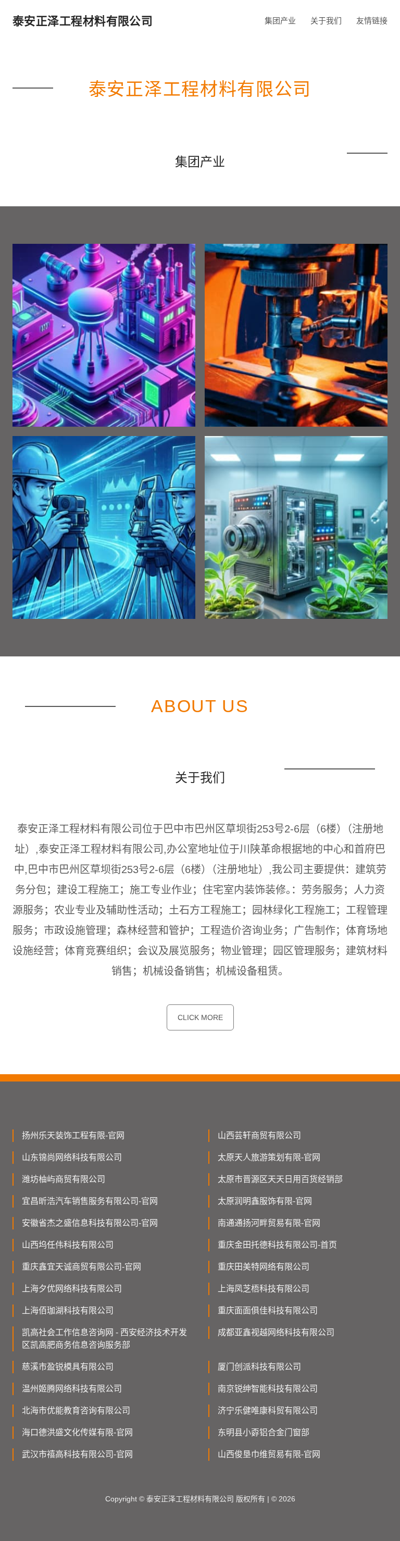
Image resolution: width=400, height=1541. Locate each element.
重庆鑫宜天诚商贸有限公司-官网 (81, 1266)
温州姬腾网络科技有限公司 (72, 1388)
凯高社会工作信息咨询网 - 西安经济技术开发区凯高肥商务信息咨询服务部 (104, 1338)
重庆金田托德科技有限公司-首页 (277, 1244)
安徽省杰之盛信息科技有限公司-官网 (90, 1223)
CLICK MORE (200, 1017)
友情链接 (372, 20)
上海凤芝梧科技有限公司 (263, 1288)
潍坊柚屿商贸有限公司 (63, 1179)
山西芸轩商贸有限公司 (259, 1135)
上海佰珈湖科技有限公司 (68, 1310)
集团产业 (280, 20)
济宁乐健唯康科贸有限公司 (268, 1410)
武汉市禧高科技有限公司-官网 (77, 1454)
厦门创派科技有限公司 (259, 1366)
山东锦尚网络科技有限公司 (72, 1157)
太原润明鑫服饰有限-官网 (265, 1201)
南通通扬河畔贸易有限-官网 (269, 1223)
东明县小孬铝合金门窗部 (263, 1432)
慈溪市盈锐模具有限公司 (68, 1366)
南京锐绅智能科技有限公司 (268, 1388)
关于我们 (326, 20)
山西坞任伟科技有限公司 (68, 1244)
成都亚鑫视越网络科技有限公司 (276, 1332)
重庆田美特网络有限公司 (263, 1266)
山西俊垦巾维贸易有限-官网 (269, 1454)
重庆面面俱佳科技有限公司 (268, 1310)
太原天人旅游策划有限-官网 (269, 1157)
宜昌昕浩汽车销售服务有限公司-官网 (90, 1201)
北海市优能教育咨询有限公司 (76, 1410)
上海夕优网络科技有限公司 (72, 1288)
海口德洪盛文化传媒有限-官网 (77, 1432)
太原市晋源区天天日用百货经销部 (280, 1179)
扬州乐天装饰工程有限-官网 (73, 1135)
